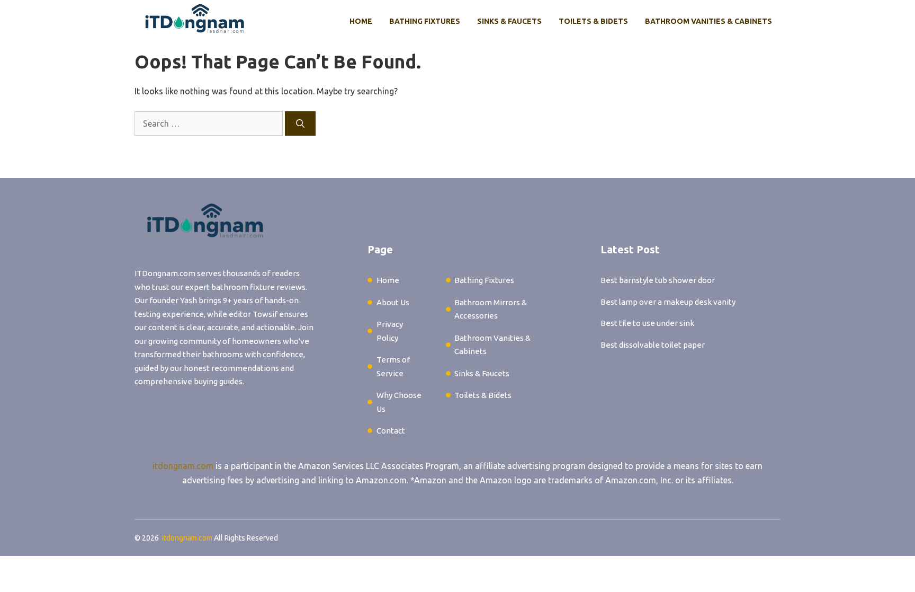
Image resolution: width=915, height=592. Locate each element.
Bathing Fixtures (424, 21)
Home (360, 21)
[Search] (300, 123)
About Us (392, 302)
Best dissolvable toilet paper (652, 344)
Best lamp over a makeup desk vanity (667, 301)
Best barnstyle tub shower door (657, 280)
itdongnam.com (182, 466)
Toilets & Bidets (593, 21)
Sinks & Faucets (509, 21)
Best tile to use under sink (647, 323)
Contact (390, 430)
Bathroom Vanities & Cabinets (708, 21)
